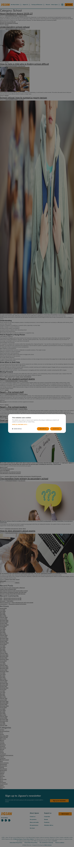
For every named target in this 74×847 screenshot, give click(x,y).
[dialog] (37, 423)
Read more (37, 421)
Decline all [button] (43, 428)
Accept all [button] (56, 428)
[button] (37, 424)
